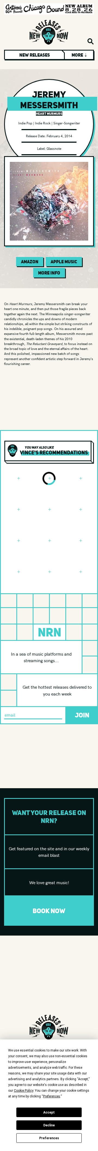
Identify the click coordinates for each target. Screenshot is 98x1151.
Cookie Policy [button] (23, 1090)
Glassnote (54, 148)
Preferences (49, 1138)
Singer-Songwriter (66, 123)
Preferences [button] (51, 1096)
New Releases (34, 55)
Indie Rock (43, 123)
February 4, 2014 (59, 135)
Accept (49, 1112)
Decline (49, 1125)
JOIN (82, 715)
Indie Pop (25, 123)
